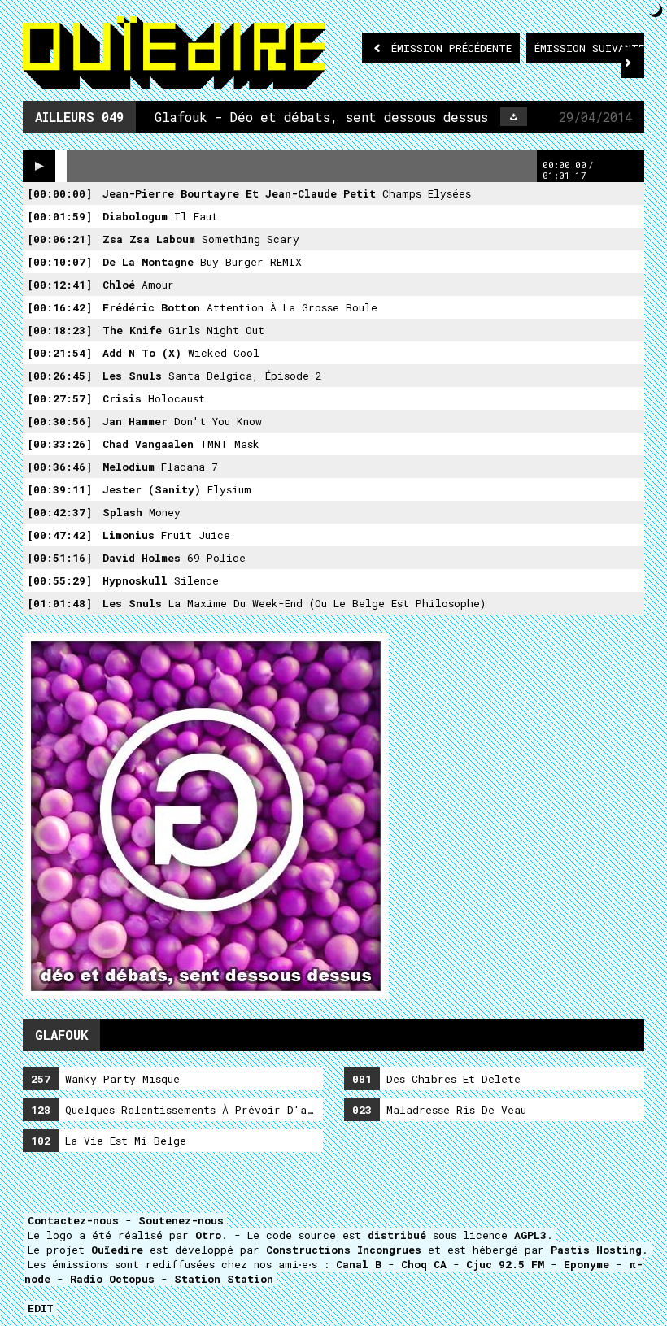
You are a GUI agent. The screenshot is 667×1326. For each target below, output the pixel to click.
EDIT (41, 1308)
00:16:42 (59, 307)
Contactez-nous (73, 1220)
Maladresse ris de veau (439, 1109)
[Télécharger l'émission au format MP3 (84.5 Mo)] (513, 116)
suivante (589, 48)
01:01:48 (59, 603)
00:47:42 (59, 535)
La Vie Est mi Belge (108, 1140)
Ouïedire (117, 1249)
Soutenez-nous (181, 1220)
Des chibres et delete (436, 1079)
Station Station (223, 1279)
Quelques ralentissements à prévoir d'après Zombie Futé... (177, 1109)
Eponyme (586, 1264)
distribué (397, 1235)
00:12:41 (59, 284)
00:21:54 (59, 353)
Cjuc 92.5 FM (505, 1264)
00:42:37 (59, 512)
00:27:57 (59, 398)
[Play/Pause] (39, 165)
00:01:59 (59, 216)
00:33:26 (59, 444)
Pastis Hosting (596, 1249)
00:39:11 (59, 489)
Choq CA (424, 1264)
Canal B (358, 1264)
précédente (451, 48)
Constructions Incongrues (343, 1249)
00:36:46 (59, 466)
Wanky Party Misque (105, 1079)
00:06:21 (59, 239)
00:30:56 (59, 421)
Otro (208, 1235)
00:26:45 (59, 375)
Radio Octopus (112, 1279)
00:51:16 (59, 557)
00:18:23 (59, 330)
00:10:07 (59, 261)
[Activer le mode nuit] (656, 10)
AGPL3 (530, 1235)
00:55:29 (59, 580)
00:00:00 (59, 193)
